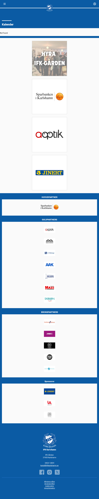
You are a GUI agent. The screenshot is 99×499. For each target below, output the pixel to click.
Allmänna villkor (49, 482)
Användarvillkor (49, 484)
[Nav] (4, 4)
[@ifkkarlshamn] (49, 472)
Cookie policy (49, 486)
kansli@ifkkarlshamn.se (49, 466)
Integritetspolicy (49, 488)
